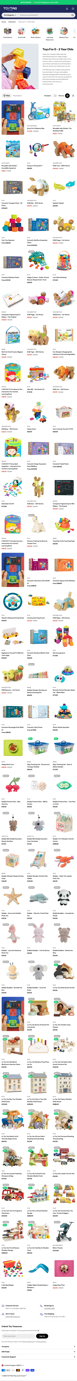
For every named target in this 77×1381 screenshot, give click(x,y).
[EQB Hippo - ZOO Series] (64, 601)
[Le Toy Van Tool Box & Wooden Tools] (38, 1231)
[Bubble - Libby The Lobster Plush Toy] (64, 859)
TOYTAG (10, 1376)
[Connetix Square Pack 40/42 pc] (64, 564)
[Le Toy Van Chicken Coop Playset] (64, 1008)
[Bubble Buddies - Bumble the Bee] (13, 971)
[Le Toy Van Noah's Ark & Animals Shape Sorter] (13, 1119)
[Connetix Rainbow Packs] (13, 260)
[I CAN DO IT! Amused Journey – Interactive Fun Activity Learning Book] (13, 524)
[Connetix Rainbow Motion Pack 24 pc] (38, 636)
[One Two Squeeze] (13, 223)
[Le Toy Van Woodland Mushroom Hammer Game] (13, 1045)
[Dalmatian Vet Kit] (13, 487)
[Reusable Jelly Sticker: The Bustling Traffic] (64, 111)
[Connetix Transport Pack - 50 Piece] (13, 186)
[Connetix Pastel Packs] (64, 447)
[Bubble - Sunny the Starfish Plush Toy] (13, 896)
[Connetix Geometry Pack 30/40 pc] (38, 564)
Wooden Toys (57, 163)
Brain (3, 349)
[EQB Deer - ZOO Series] (38, 487)
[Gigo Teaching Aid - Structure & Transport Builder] (38, 748)
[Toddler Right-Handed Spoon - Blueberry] (38, 1268)
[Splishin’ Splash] (64, 186)
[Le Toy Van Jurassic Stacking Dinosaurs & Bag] (13, 1157)
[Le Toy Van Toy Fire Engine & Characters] (13, 1194)
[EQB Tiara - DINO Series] (64, 149)
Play (28, 163)
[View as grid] (67, 95)
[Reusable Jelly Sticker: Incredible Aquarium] (13, 149)
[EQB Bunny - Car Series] (64, 298)
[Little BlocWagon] (13, 1268)
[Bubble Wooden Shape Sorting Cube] (13, 859)
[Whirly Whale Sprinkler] (64, 710)
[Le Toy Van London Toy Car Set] (64, 1157)
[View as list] (73, 95)
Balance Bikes (32, 126)
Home (4, 22)
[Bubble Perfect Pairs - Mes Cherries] (13, 785)
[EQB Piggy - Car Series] (38, 298)
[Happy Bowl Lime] (13, 748)
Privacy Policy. (41, 1342)
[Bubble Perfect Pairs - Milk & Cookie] (38, 785)
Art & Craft (57, 126)
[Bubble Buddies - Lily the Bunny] (38, 933)
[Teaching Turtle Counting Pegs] (64, 524)
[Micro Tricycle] (64, 1231)
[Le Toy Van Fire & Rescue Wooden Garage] (13, 1231)
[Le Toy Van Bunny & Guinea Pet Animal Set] (38, 1008)
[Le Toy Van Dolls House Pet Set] (64, 971)
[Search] (72, 15)
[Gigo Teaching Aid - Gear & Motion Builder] (64, 748)
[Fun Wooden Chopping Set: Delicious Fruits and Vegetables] (64, 335)
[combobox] (38, 15)
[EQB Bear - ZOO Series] (13, 412)
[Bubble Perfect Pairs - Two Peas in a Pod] (64, 785)
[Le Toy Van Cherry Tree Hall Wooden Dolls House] (38, 1082)
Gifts (3, 762)
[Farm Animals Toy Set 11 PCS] (64, 412)
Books (4, 312)
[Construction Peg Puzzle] (38, 601)
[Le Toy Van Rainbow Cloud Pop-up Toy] (38, 1045)
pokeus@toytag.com (13, 1317)
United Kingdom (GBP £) (13, 1365)
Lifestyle (5, 836)
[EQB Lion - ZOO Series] (64, 372)
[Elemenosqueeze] (64, 636)
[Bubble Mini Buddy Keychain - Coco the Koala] (38, 822)
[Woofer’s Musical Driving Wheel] (13, 601)
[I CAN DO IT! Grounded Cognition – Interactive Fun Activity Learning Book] (13, 447)
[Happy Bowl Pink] (64, 1268)
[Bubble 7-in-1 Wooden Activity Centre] (64, 822)
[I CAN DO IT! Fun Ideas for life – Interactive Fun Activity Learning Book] (13, 372)
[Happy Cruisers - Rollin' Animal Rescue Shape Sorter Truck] (38, 260)
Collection (12, 22)
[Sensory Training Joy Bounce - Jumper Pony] (38, 524)
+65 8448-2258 (49, 1308)
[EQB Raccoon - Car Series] (13, 673)
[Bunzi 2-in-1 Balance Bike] (38, 111)
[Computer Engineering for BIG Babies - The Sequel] (64, 487)
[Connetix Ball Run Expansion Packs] (38, 223)
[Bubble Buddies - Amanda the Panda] (64, 896)
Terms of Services (28, 1342)
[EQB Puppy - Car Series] (64, 223)
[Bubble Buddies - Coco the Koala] (38, 971)
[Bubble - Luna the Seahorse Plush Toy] (13, 933)
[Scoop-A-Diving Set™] (38, 149)
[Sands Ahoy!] (38, 412)
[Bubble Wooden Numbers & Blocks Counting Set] (38, 673)
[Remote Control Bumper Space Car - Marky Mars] (64, 673)
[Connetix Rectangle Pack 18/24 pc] (13, 710)
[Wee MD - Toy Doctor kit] (38, 372)
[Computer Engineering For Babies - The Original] (13, 298)
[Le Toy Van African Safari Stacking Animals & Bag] (38, 1119)
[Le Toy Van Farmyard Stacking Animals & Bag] (64, 1119)
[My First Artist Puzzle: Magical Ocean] (13, 335)
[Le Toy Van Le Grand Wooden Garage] (38, 1194)
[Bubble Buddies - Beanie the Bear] (64, 933)
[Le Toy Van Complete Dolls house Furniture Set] (64, 1045)
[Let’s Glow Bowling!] (64, 260)
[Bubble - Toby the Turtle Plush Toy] (38, 896)
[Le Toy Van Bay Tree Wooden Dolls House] (13, 1082)
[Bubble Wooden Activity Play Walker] (38, 859)
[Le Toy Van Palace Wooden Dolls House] (64, 1082)
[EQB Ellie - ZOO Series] (38, 186)
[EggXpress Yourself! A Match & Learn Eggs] (13, 636)
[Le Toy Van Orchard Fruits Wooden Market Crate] (38, 1157)
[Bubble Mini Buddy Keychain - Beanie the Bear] (13, 822)
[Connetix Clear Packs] (38, 710)
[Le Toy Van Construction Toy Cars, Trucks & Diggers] (64, 1194)
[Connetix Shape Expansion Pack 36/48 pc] (38, 447)
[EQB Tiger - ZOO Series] (38, 335)
